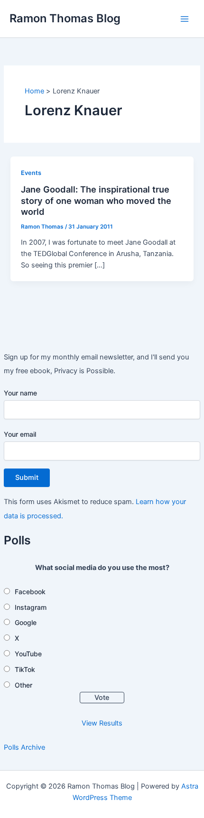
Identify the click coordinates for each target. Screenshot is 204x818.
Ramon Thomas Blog (65, 18)
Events (31, 172)
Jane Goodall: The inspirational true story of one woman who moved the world (96, 200)
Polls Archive (24, 747)
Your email (20, 434)
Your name (20, 393)
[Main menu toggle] (185, 19)
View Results (102, 723)
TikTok (25, 669)
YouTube (28, 654)
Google (26, 622)
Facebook (30, 592)
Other (23, 685)
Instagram (30, 607)
